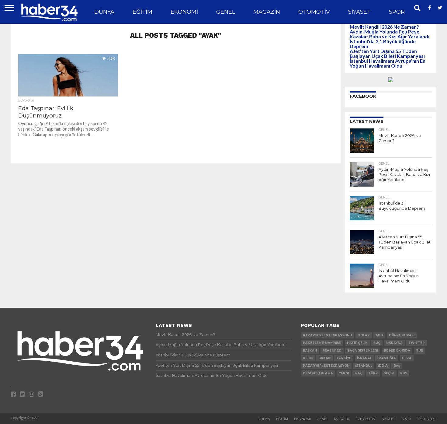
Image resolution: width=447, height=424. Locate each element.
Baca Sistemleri (362, 350)
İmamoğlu (386, 358)
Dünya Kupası (401, 335)
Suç (376, 343)
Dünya (104, 12)
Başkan (310, 350)
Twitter (416, 343)
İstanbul (363, 366)
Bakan (324, 358)
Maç (358, 373)
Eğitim (142, 12)
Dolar (364, 335)
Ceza (406, 358)
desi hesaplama (318, 373)
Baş (396, 366)
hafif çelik (357, 343)
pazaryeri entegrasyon (326, 366)
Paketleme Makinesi (322, 343)
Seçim (389, 373)
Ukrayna (394, 343)
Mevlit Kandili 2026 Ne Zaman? (384, 27)
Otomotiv (314, 12)
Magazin (266, 12)
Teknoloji (426, 419)
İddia (383, 366)
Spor (397, 12)
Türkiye (343, 358)
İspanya (364, 358)
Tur (419, 350)
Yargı (344, 373)
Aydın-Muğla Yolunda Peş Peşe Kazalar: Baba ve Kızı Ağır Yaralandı (389, 34)
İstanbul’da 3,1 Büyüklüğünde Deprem (383, 43)
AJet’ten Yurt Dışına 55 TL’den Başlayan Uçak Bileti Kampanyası (387, 53)
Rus (403, 373)
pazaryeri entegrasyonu (327, 335)
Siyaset (359, 12)
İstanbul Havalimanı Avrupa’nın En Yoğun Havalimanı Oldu (387, 63)
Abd (379, 335)
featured (332, 350)
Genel (225, 12)
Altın (308, 358)
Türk (373, 373)
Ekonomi (184, 12)
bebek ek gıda (397, 350)
